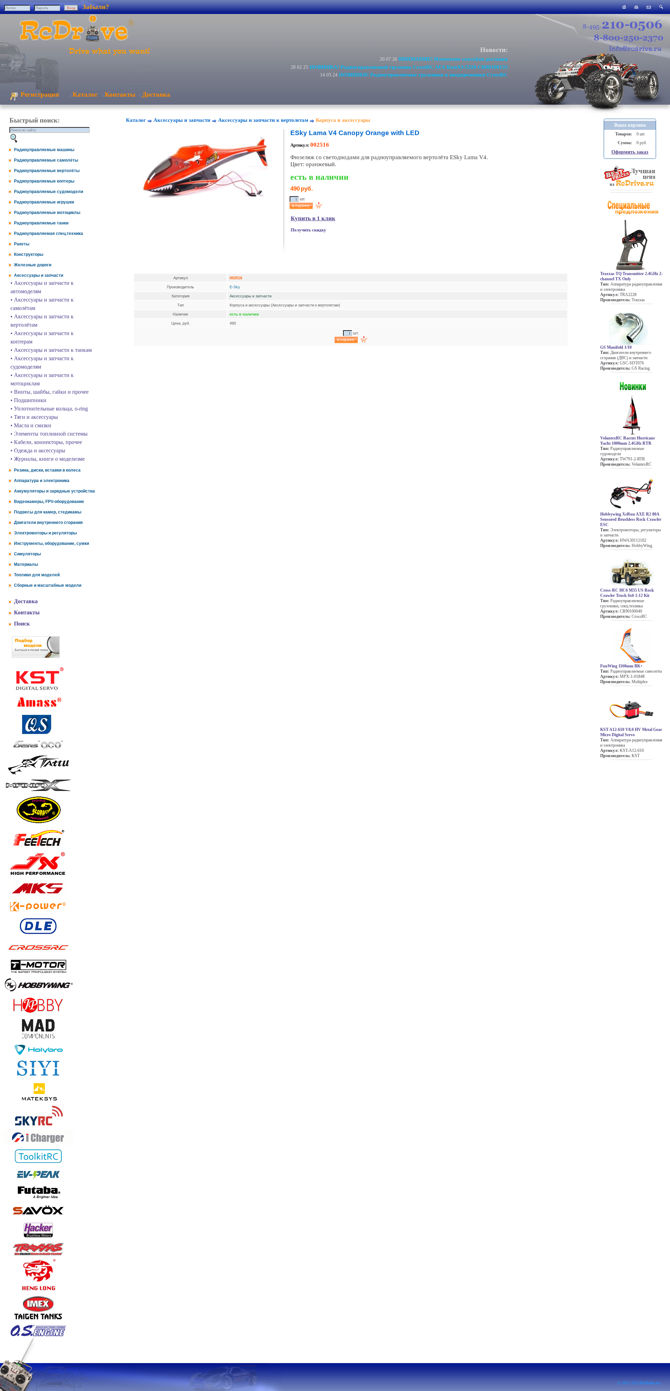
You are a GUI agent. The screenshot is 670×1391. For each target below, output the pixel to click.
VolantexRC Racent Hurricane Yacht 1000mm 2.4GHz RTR (627, 441)
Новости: (494, 49)
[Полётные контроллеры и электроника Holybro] (38, 1054)
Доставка (156, 94)
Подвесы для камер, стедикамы (47, 512)
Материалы (26, 564)
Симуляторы (27, 554)
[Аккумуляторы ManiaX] (38, 790)
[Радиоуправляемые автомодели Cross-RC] (38, 954)
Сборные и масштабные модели (47, 585)
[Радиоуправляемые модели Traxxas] (38, 1255)
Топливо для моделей (37, 574)
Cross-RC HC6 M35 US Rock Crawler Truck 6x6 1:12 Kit (627, 593)
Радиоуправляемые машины (44, 149)
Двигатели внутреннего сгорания (48, 522)
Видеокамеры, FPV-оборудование (49, 501)
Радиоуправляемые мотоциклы (47, 212)
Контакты (120, 94)
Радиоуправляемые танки (41, 223)
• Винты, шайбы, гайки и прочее (49, 392)
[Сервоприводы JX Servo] (38, 876)
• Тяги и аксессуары (34, 417)
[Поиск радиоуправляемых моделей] (661, 7)
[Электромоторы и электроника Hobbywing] (38, 991)
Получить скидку (308, 229)
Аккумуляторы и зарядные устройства (54, 491)
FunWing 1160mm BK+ (621, 666)
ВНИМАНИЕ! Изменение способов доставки (453, 59)
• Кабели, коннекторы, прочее (46, 442)
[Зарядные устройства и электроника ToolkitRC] (38, 1163)
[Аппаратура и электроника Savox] (38, 1216)
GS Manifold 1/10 (616, 347)
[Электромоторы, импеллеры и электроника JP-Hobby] (38, 1013)
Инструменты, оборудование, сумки (51, 543)
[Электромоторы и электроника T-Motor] (38, 973)
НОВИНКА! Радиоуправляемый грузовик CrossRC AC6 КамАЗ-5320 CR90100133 (409, 67)
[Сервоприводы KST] (38, 689)
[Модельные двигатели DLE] (38, 934)
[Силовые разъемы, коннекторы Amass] (38, 709)
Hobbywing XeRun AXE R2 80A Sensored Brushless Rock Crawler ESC (630, 519)
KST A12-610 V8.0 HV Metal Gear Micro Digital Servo (631, 732)
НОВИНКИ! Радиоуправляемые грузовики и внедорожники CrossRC (423, 74)
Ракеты (21, 244)
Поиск (22, 624)
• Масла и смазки (30, 425)
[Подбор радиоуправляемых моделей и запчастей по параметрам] (36, 656)
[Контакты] (649, 7)
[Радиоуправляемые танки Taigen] (38, 1320)
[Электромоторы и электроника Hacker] (38, 1238)
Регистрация (39, 94)
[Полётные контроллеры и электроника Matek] (38, 1100)
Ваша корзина (630, 125)
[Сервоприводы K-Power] (38, 913)
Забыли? (95, 6)
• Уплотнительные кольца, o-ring (49, 409)
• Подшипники (28, 400)
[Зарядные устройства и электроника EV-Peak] (38, 1180)
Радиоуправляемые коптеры (44, 181)
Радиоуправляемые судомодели (48, 191)
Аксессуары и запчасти (38, 275)
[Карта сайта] (636, 7)
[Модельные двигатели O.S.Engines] (38, 1335)
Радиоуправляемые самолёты (46, 160)
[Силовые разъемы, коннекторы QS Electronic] (38, 733)
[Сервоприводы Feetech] (38, 847)
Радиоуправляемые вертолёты (47, 170)
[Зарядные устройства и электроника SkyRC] (38, 1126)
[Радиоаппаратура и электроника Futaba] (38, 1198)
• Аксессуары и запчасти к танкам (51, 350)
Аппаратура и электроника (41, 480)
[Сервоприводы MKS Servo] (38, 894)
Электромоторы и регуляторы (45, 533)
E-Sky (235, 287)
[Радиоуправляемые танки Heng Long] (38, 1289)
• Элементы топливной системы (49, 434)
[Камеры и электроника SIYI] (38, 1076)
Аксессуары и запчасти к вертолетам (263, 120)
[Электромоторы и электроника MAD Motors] (38, 1039)
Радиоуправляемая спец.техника (48, 233)
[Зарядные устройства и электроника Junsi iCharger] (38, 1143)
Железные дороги (32, 264)
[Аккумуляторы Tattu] (38, 774)
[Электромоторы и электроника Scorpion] (38, 823)
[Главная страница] (624, 7)
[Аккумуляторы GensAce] (38, 750)
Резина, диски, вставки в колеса (47, 470)
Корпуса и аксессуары (343, 120)
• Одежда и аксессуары (37, 450)
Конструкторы (28, 254)
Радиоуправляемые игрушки (44, 202)
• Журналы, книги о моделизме (47, 459)
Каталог (85, 94)
